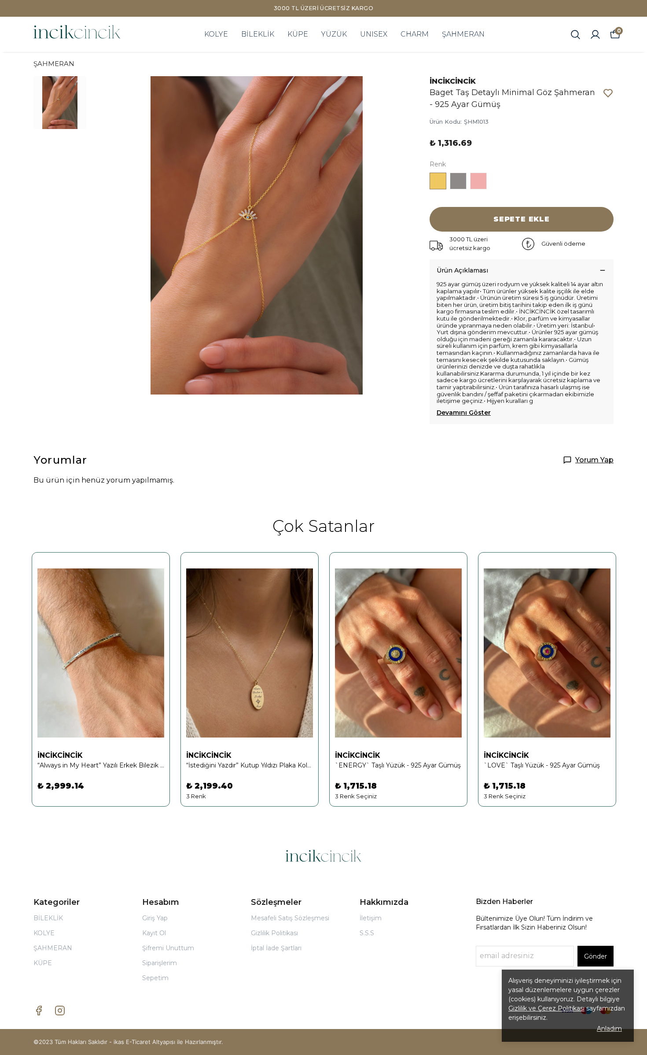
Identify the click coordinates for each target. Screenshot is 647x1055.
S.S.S (367, 933)
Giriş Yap (155, 918)
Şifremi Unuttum (168, 948)
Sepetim (155, 978)
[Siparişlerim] (595, 34)
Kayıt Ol (154, 933)
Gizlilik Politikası (274, 933)
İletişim (371, 918)
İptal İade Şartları (276, 948)
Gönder (595, 956)
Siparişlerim (159, 963)
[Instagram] (60, 1010)
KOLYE (216, 34)
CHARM (415, 34)
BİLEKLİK (257, 34)
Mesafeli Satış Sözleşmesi (290, 918)
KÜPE (297, 34)
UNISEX (373, 34)
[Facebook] (38, 1010)
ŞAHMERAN (463, 34)
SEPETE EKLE (521, 219)
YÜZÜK (334, 34)
